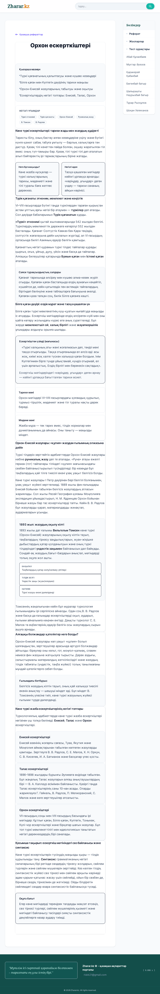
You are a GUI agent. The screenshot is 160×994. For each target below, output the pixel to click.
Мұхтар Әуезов (135, 64)
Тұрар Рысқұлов (136, 102)
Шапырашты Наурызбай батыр (137, 93)
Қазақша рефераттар (31, 34)
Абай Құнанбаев (136, 56)
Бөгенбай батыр (136, 83)
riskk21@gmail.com (95, 974)
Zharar (18, 6)
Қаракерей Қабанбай (133, 74)
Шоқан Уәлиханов (137, 110)
